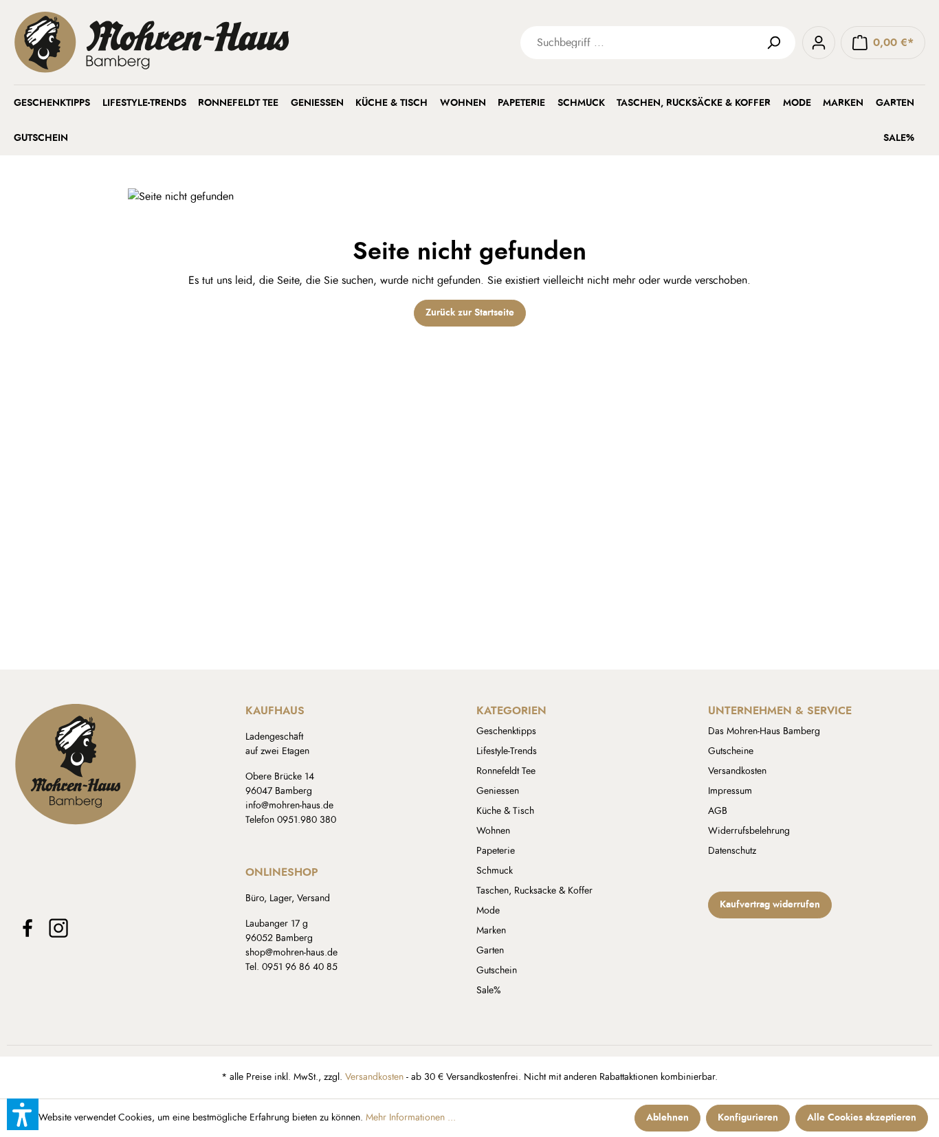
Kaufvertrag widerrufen (770, 904)
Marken (491, 931)
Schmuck (494, 871)
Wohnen (493, 831)
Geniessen (497, 791)
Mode (488, 911)
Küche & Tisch (505, 811)
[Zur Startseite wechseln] (220, 42)
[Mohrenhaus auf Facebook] (27, 928)
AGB (717, 811)
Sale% (488, 990)
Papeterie (495, 851)
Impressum (730, 791)
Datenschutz (732, 851)
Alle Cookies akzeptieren (861, 1118)
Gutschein (496, 970)
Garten (490, 951)
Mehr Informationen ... (411, 1118)
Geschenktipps (506, 731)
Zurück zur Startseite (470, 313)
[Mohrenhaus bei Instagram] (58, 928)
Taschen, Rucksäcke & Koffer (534, 891)
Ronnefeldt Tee (505, 771)
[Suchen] (778, 42)
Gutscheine (730, 751)
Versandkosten (737, 771)
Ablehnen (667, 1118)
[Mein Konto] (818, 42)
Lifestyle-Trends (506, 751)
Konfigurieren (748, 1118)
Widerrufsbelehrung (749, 831)
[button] (22, 1114)
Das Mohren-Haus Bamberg (764, 731)
